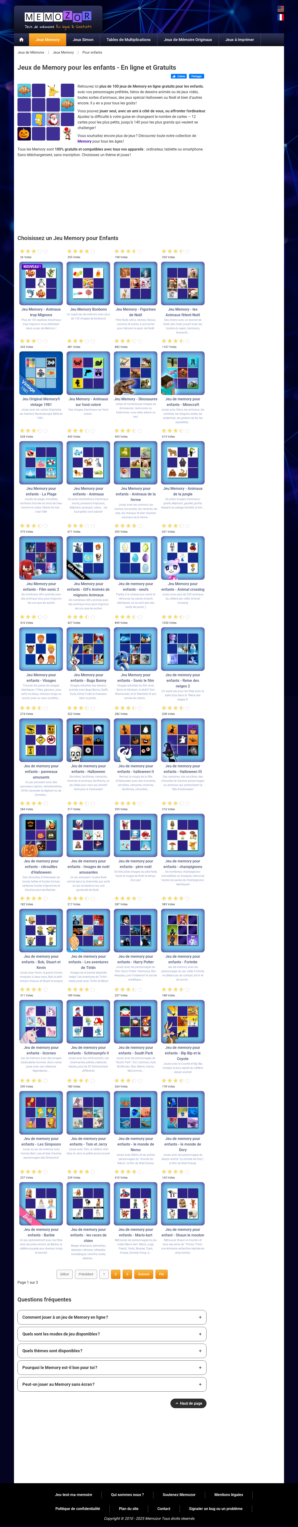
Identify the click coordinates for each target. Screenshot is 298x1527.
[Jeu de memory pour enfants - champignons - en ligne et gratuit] (183, 835)
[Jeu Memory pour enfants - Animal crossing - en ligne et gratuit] (183, 558)
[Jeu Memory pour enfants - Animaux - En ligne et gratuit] (88, 463)
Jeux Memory (48, 39)
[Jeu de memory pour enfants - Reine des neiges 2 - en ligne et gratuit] (183, 649)
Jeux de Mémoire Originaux (188, 39)
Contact (163, 1508)
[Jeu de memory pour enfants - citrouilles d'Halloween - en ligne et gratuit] (41, 835)
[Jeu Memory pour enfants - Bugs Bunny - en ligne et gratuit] (88, 649)
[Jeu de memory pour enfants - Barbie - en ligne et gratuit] (41, 1204)
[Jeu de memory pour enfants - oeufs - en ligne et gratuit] (135, 558)
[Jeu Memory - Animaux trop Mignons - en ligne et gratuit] (41, 283)
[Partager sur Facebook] (196, 76)
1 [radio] (22, 251)
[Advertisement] (112, 192)
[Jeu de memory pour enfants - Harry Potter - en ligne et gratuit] (135, 930)
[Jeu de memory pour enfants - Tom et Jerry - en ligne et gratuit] (88, 1113)
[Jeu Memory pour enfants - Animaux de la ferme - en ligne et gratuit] (135, 463)
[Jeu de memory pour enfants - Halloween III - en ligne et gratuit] (183, 740)
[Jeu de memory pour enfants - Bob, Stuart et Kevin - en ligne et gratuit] (41, 930)
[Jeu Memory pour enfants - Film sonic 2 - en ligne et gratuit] (41, 558)
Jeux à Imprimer (239, 39)
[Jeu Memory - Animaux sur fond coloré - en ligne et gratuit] (88, 373)
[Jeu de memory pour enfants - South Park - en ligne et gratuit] (135, 1021)
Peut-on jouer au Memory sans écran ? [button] (58, 1384)
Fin (161, 1274)
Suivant (143, 1274)
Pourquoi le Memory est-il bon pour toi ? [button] (59, 1367)
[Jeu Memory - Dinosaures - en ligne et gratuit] (135, 373)
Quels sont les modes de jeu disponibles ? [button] (61, 1333)
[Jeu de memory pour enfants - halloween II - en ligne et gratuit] (135, 740)
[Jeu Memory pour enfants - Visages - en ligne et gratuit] (41, 649)
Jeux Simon (83, 39)
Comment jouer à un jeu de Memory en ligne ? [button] (65, 1317)
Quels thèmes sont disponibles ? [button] (52, 1350)
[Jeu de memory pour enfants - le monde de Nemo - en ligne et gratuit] (135, 1113)
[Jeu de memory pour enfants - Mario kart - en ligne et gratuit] (135, 1204)
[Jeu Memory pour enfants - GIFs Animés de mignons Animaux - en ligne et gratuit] (88, 558)
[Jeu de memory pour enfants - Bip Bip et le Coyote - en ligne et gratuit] (183, 1021)
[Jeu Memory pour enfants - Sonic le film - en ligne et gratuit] (135, 649)
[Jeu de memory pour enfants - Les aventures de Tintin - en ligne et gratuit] (88, 930)
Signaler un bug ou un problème (216, 1508)
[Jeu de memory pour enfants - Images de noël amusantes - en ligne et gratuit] (88, 835)
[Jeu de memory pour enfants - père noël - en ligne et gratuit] (135, 835)
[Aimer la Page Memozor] (179, 76)
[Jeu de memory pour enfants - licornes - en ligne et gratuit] (41, 1021)
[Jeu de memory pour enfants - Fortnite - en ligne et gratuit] (183, 930)
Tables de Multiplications (129, 39)
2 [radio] (25, 251)
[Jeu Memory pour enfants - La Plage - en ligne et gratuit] (41, 463)
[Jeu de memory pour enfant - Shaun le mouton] (183, 1204)
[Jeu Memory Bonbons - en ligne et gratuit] (88, 283)
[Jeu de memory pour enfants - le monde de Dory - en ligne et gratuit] (183, 1113)
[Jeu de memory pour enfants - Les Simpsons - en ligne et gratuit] (41, 1113)
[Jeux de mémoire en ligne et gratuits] (21, 39)
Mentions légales (228, 1495)
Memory (84, 141)
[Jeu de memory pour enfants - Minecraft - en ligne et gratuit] (183, 373)
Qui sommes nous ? (127, 1495)
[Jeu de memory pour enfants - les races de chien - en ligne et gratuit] (88, 1204)
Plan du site (129, 1508)
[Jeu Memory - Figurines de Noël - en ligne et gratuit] (135, 283)
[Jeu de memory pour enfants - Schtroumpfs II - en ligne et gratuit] (88, 1021)
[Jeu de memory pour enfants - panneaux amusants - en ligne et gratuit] (41, 740)
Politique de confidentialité (77, 1508)
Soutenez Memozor (179, 1495)
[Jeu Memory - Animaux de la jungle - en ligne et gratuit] (183, 463)
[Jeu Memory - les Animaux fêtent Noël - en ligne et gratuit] (183, 283)
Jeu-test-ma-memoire (73, 1495)
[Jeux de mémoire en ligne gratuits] (58, 19)
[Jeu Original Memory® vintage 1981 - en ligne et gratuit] (41, 373)
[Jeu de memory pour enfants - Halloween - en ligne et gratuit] (88, 740)
